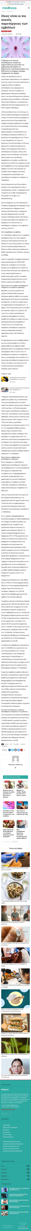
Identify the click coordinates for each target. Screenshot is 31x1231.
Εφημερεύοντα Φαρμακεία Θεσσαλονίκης (13, 1143)
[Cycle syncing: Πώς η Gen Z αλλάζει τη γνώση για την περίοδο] (4, 1213)
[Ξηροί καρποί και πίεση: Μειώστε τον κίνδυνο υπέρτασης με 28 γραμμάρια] (9, 824)
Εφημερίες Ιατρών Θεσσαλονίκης (11, 1148)
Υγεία (2, 1165)
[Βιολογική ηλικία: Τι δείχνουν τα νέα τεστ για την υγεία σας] (4, 1207)
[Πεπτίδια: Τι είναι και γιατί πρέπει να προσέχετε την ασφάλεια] (9, 805)
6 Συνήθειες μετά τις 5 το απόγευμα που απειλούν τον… (19, 1189)
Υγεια (9, 31)
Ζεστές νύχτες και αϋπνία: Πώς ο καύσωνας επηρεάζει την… (18, 1195)
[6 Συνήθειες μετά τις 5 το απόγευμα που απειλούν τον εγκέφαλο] (4, 1190)
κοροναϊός (23, 744)
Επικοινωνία (6, 1129)
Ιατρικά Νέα (4, 1175)
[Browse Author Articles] (15, 759)
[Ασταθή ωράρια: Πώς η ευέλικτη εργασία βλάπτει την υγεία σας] (4, 379)
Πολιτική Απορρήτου (8, 1136)
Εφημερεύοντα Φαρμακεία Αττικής (11, 1141)
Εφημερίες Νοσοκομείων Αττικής (11, 1146)
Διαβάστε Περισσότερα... (8, 1109)
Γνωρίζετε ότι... (5, 1179)
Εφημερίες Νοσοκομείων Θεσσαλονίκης (13, 1150)
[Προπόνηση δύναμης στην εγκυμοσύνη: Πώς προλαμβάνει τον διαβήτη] (4, 389)
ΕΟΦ (11, 744)
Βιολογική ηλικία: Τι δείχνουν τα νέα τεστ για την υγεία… (19, 1206)
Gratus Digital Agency (23, 1228)
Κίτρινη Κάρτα (16, 744)
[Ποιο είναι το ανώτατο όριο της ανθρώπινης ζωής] (22, 805)
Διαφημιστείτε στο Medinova (10, 1127)
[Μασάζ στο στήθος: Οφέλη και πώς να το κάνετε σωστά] (22, 785)
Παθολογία (4, 1169)
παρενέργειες (4, 746)
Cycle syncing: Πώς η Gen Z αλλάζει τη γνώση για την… (19, 1212)
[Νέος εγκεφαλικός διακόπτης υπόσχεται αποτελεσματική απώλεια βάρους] (22, 824)
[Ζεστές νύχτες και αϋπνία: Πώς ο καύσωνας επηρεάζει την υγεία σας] (4, 1196)
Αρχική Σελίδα (6, 1125)
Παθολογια (4, 31)
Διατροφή (3, 1172)
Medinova (5, 1089)
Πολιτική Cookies (7, 1134)
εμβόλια (6, 744)
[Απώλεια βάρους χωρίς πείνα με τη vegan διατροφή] (4, 1201)
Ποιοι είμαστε (6, 1132)
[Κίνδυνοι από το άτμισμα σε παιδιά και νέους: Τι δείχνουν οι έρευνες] (9, 785)
